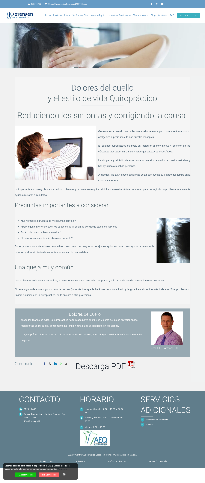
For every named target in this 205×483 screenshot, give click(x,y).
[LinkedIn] (55, 363)
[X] (50, 363)
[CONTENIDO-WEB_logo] (95, 431)
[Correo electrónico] (66, 363)
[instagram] (157, 4)
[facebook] (151, 4)
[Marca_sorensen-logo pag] (20, 11)
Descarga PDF (102, 366)
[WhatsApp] (60, 363)
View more (62, 469)
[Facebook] (44, 363)
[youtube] (162, 4)
